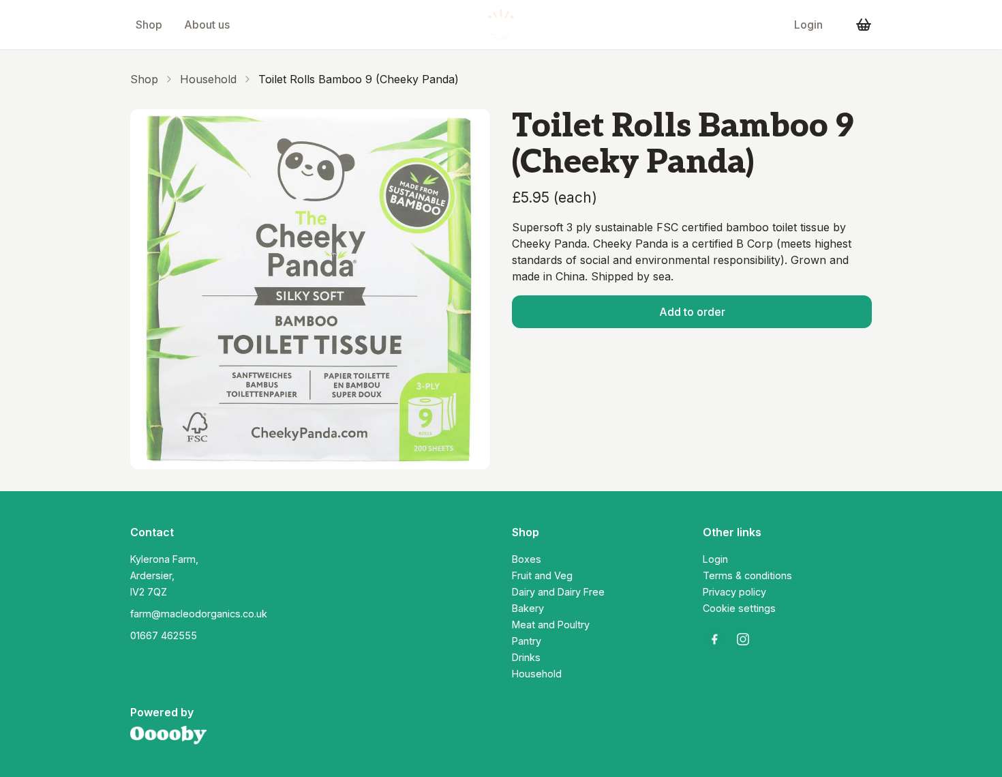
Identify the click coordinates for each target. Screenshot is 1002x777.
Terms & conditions (747, 575)
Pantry (526, 641)
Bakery (528, 608)
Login (808, 24)
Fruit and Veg (542, 575)
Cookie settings (739, 608)
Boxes (526, 559)
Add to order (692, 312)
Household (208, 79)
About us (207, 24)
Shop (149, 24)
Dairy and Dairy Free (558, 592)
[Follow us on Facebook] (714, 639)
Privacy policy (734, 592)
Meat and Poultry (551, 624)
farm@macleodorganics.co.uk (198, 613)
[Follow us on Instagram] (743, 639)
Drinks (526, 657)
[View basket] (863, 24)
